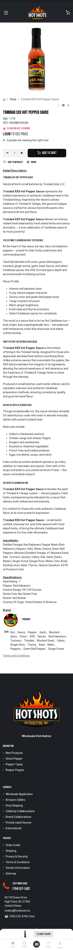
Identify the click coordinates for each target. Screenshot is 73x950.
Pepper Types (14, 764)
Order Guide (13, 845)
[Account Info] (60, 943)
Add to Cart (45, 934)
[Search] (24, 943)
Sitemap (11, 873)
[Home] (13, 943)
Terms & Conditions (18, 862)
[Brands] (48, 943)
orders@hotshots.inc (17, 910)
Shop (13, 99)
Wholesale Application (19, 794)
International (13, 828)
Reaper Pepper (15, 770)
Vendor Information (18, 867)
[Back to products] (63, 106)
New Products (14, 752)
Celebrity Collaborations (20, 811)
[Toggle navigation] (6, 13)
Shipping (11, 850)
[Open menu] (36, 944)
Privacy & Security (17, 856)
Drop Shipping (14, 805)
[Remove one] (7, 153)
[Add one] (22, 153)
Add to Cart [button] (49, 153)
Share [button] (33, 162)
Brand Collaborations (18, 816)
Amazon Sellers (15, 799)
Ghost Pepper (14, 758)
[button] (36, 928)
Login (7, 134)
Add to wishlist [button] (15, 162)
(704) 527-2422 (21, 889)
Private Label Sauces (18, 822)
